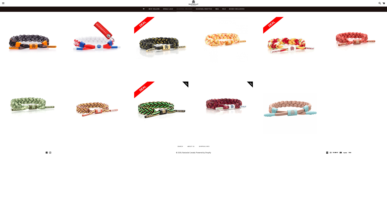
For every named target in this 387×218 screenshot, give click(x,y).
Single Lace (168, 9)
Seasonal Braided (184, 9)
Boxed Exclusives (236, 9)
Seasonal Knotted (204, 9)
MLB (224, 9)
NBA (217, 9)
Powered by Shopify (203, 152)
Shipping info (204, 146)
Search (180, 146)
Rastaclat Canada (188, 152)
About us (191, 146)
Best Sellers (154, 9)
